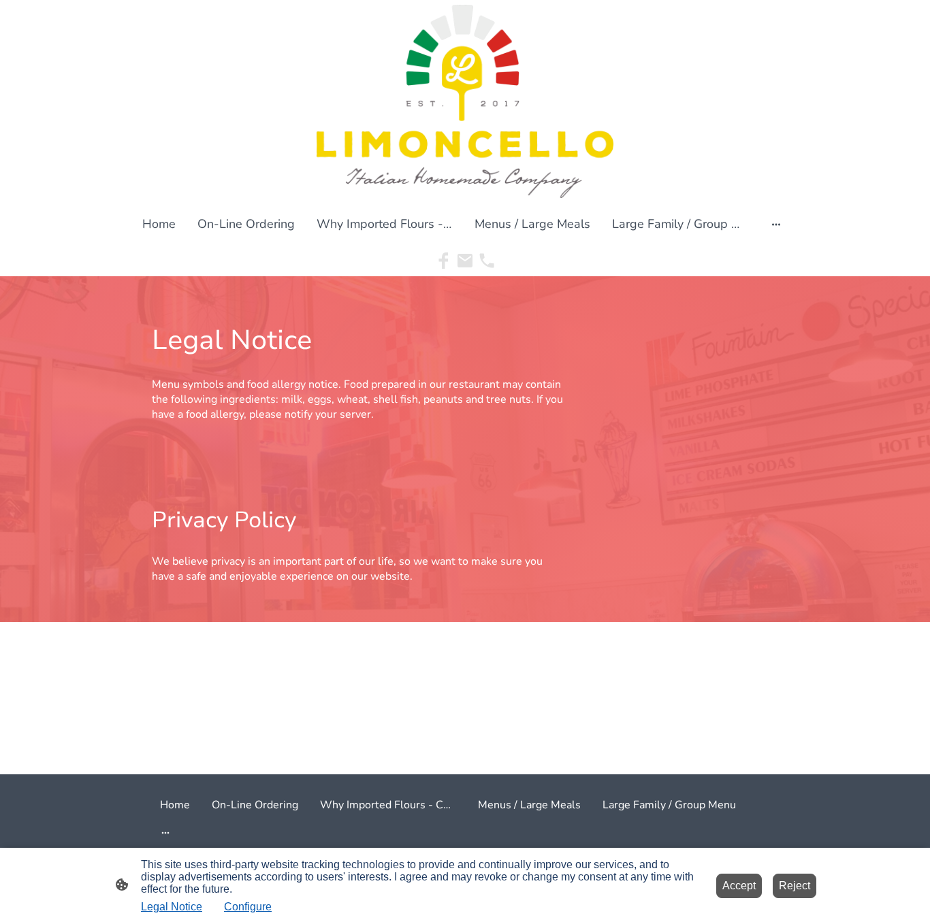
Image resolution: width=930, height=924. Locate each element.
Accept (739, 885)
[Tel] (487, 260)
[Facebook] (443, 260)
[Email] (465, 260)
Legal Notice (171, 906)
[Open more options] (776, 224)
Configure (248, 906)
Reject (794, 885)
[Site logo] (465, 101)
